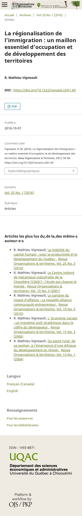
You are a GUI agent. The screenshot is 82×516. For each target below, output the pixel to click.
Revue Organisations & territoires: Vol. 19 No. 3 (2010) (44, 309)
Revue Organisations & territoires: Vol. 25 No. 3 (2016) (44, 263)
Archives (25, 15)
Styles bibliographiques (23, 171)
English (12, 391)
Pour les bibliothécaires (22, 425)
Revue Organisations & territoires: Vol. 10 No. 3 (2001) (38, 288)
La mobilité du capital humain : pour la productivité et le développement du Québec (45, 254)
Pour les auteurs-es (20, 418)
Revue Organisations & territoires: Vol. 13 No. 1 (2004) (44, 354)
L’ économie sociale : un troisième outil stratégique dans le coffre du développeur (45, 322)
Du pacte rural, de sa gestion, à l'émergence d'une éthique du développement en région (45, 345)
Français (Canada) (20, 384)
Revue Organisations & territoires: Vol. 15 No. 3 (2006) (44, 332)
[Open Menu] (4, 4)
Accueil (9, 15)
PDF (14, 106)
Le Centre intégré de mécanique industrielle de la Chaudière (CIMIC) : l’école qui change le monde (45, 279)
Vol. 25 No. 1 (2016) (50, 15)
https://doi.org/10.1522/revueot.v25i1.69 (44, 90)
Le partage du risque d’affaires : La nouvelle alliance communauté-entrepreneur (43, 300)
